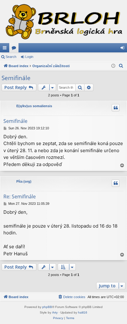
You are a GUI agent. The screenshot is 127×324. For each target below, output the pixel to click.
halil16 (82, 312)
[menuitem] (121, 66)
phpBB (47, 307)
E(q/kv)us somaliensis (34, 106)
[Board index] (63, 21)
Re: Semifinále (19, 196)
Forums (15, 49)
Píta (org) (23, 181)
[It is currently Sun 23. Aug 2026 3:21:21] (113, 66)
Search (11, 57)
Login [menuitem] (123, 49)
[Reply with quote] (116, 107)
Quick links (5, 49)
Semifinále (16, 78)
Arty (55, 312)
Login (29, 57)
